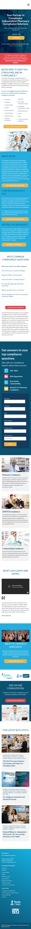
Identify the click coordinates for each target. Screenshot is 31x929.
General (5, 758)
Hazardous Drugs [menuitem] (6, 883)
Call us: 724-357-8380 (15, 45)
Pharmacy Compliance (11, 475)
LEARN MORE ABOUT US (16, 661)
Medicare (5, 789)
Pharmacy (10, 758)
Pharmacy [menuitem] (7, 99)
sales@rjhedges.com (10, 862)
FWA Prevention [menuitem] (9, 110)
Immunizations (6, 755)
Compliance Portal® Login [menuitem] (8, 890)
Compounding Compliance (13, 548)
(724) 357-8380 (10, 859)
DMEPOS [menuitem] (7, 102)
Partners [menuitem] (4, 897)
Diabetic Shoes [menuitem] (9, 116)
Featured (23, 758)
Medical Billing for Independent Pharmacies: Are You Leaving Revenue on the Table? (14, 834)
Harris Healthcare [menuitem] (6, 895)
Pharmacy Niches (7, 756)
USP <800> (6, 794)
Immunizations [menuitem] (9, 113)
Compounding (16, 758)
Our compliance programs (15, 185)
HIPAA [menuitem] (7, 107)
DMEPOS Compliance (11, 512)
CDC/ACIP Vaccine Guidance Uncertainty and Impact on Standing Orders (13, 763)
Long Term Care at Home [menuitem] (8, 885)
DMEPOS (10, 792)
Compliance (16, 38)
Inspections (13, 791)
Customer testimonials (14, 244)
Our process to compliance (15, 219)
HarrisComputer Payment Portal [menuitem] (10, 892)
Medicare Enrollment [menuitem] (7, 880)
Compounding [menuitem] (9, 105)
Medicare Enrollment (21, 791)
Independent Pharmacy (17, 755)
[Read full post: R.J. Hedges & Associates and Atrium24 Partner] (15, 779)
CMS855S (24, 792)
